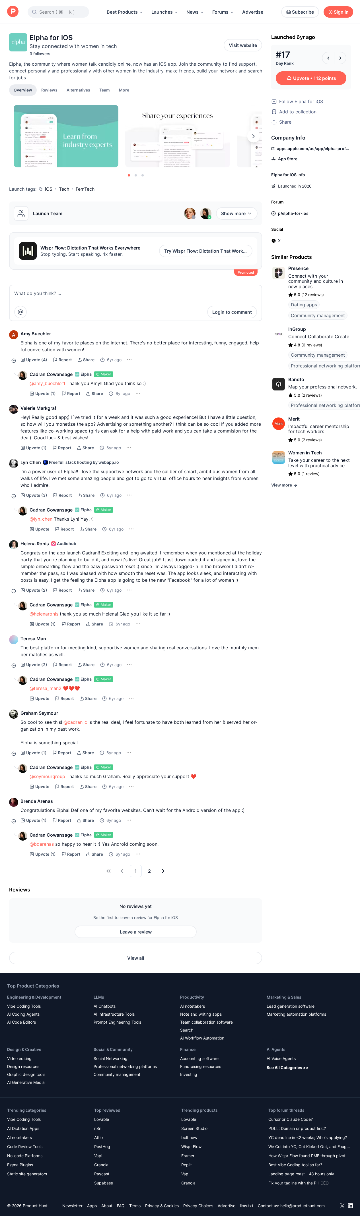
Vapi (98, 1155)
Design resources (23, 1066)
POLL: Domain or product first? (297, 1128)
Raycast (101, 1173)
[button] (124, 90)
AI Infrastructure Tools (114, 1014)
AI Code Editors (21, 1022)
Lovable (101, 1119)
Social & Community (113, 1049)
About (106, 1205)
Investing (188, 1074)
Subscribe (303, 12)
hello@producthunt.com (302, 1205)
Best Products (122, 12)
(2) (36, 590)
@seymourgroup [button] (47, 776)
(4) (36, 359)
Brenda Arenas (36, 801)
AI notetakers (192, 1006)
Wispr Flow (191, 1146)
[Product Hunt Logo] (12, 12)
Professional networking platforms (125, 1066)
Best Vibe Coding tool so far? (295, 1164)
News (192, 12)
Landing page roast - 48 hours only (301, 1173)
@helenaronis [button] (44, 614)
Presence (298, 268)
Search (186, 1030)
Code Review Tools (24, 1146)
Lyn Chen (30, 462)
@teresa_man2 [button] (45, 688)
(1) (45, 393)
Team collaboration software (206, 1022)
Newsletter (72, 1205)
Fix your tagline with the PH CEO (298, 1182)
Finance (188, 1049)
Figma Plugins (20, 1164)
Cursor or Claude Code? (290, 1119)
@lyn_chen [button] (41, 519)
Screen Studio (194, 1128)
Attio (98, 1137)
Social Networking (110, 1058)
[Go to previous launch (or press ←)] (328, 58)
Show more (233, 213)
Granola (101, 1164)
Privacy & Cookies (162, 1205)
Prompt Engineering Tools (117, 1022)
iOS (48, 189)
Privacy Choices (198, 1205)
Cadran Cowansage (51, 374)
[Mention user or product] (20, 312)
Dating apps (304, 304)
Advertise (252, 12)
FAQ (121, 1205)
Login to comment (232, 312)
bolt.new (189, 1137)
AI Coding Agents (23, 1014)
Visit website (243, 45)
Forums (220, 12)
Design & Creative (24, 1049)
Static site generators (27, 1173)
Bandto (296, 379)
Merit (294, 419)
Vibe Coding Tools (24, 1006)
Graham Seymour (39, 713)
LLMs (99, 997)
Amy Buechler (35, 333)
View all (135, 958)
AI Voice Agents (281, 1058)
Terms (135, 1205)
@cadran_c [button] (75, 722)
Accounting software (199, 1058)
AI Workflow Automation (202, 1038)
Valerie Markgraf (38, 408)
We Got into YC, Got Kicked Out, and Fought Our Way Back (309, 1147)
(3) (36, 495)
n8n (97, 1128)
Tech (64, 189)
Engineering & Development (34, 997)
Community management (318, 315)
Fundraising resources (200, 1066)
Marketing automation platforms (296, 1014)
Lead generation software (290, 1006)
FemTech (85, 189)
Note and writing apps (201, 1014)
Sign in (341, 12)
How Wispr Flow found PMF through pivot (306, 1155)
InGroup (297, 329)
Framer (187, 1155)
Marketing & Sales (284, 997)
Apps (92, 1205)
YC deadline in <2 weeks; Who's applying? (307, 1137)
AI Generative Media (26, 1082)
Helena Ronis (34, 543)
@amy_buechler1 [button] (47, 383)
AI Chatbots (105, 1006)
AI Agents (276, 1049)
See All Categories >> (288, 1067)
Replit (186, 1164)
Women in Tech (305, 453)
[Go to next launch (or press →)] (340, 58)
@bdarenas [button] (42, 844)
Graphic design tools (26, 1074)
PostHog (102, 1146)
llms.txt (246, 1205)
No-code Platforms (24, 1155)
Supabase (103, 1182)
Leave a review (136, 932)
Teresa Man (33, 638)
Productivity (192, 997)
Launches (162, 12)
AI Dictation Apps (23, 1128)
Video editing (19, 1058)
